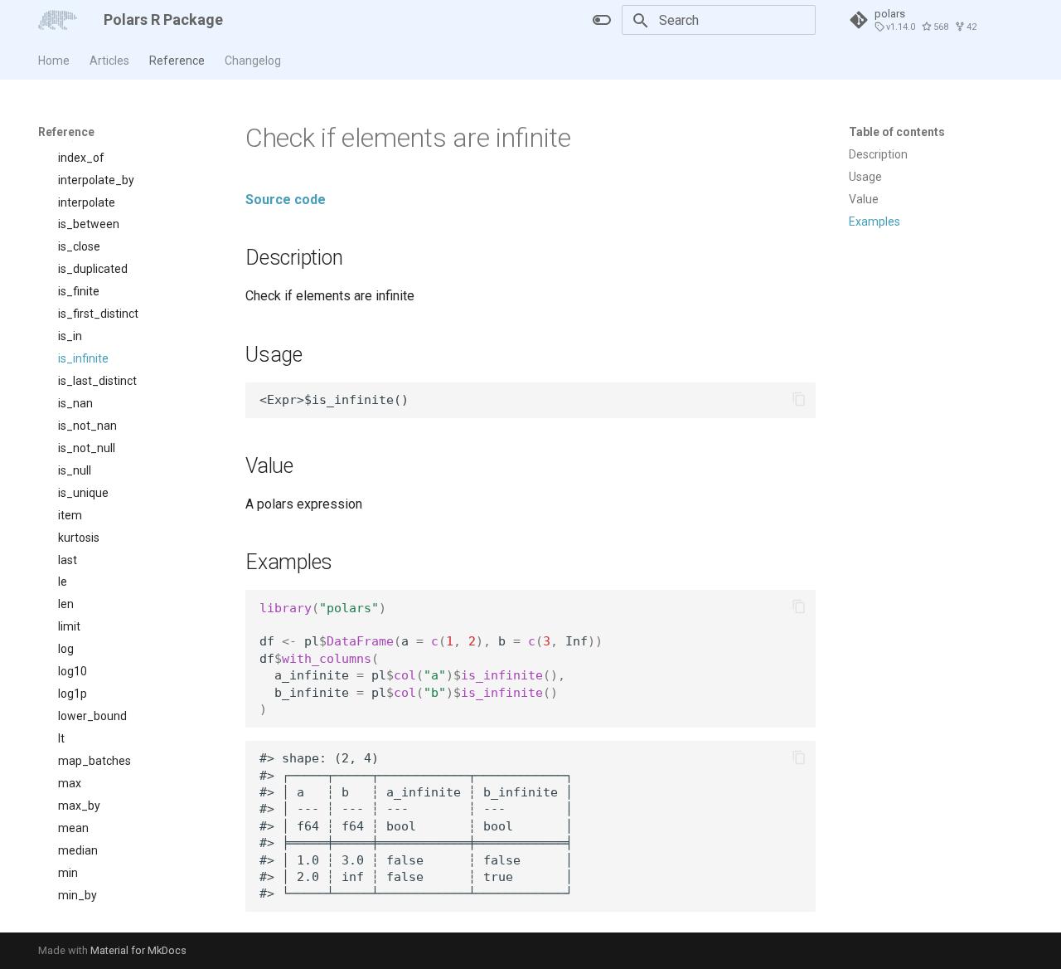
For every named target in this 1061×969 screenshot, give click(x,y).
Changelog (253, 60)
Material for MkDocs (138, 950)
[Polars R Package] (57, 20)
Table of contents (897, 132)
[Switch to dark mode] (601, 20)
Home (54, 60)
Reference (177, 60)
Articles (109, 60)
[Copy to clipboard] (799, 399)
